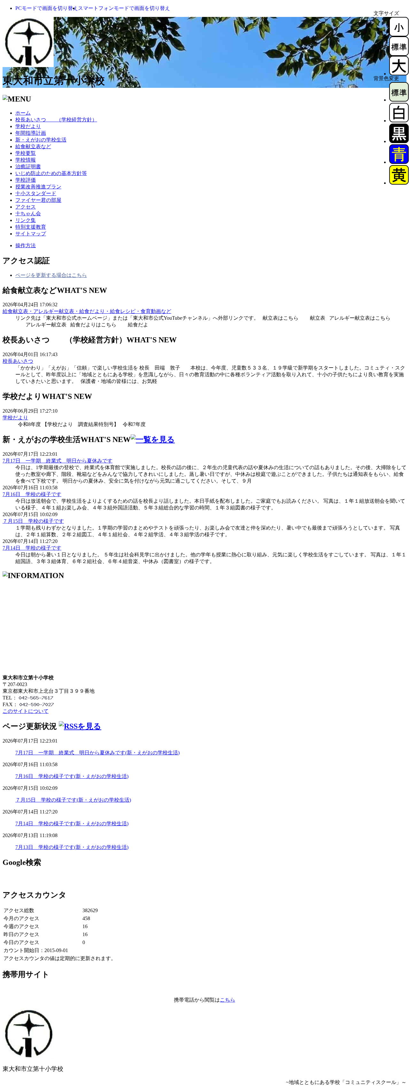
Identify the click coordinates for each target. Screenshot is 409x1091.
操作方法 (25, 245)
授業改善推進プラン (38, 186)
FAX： (10, 704)
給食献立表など (33, 146)
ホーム (23, 113)
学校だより (28, 126)
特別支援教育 (30, 227)
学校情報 (25, 160)
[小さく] (399, 34)
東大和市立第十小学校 (54, 80)
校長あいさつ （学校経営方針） (56, 119)
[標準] (399, 54)
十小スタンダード (35, 193)
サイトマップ (30, 233)
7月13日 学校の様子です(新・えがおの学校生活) (71, 847)
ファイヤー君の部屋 (38, 200)
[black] (399, 141)
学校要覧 (25, 153)
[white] (399, 120)
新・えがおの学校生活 (40, 139)
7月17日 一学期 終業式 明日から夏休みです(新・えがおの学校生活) (97, 752)
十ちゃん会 (28, 213)
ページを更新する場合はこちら (51, 275)
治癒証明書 (28, 166)
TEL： (10, 697)
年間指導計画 (30, 133)
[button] (46, 8)
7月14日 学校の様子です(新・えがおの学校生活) (71, 823)
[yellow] (399, 183)
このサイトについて (26, 711)
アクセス (25, 207)
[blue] (399, 162)
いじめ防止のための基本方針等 (51, 173)
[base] (399, 100)
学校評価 (25, 180)
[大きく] (399, 73)
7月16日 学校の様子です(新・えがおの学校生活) (71, 776)
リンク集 (25, 220)
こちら (227, 1000)
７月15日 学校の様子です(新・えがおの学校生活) (73, 800)
